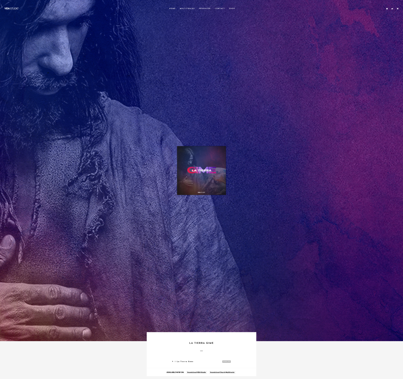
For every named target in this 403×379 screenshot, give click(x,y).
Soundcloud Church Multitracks (222, 372)
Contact (220, 8)
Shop (232, 8)
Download (226, 361)
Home (172, 8)
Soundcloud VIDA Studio (196, 372)
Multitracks (187, 8)
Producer (205, 8)
